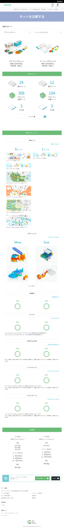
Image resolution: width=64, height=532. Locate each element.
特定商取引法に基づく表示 (7, 497)
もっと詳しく (32, 286)
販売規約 (34, 495)
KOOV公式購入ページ (41, 478)
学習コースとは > (55, 144)
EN (4, 505)
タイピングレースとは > (53, 399)
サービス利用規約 (5, 493)
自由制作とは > (55, 296)
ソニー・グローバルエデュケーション (9, 513)
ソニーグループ (4, 515)
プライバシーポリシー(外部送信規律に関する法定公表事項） (15, 490)
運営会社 (34, 497)
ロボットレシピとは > (54, 237)
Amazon (54, 478)
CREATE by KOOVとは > (53, 344)
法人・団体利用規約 (5, 495)
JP (1, 505)
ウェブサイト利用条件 (37, 493)
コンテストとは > (55, 318)
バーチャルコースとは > (53, 371)
